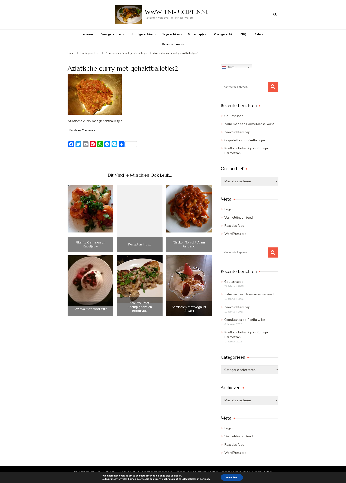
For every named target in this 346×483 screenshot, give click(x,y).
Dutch (230, 67)
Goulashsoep (233, 116)
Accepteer (232, 477)
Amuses (88, 34)
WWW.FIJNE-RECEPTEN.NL (176, 12)
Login (228, 209)
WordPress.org (235, 234)
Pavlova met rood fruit (90, 309)
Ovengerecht (223, 34)
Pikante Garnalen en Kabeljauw (90, 244)
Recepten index (173, 44)
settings (204, 479)
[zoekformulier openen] (275, 14)
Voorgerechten (112, 34)
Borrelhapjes (197, 34)
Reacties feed (234, 225)
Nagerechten (171, 34)
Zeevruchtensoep (237, 132)
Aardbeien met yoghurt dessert (189, 309)
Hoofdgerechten (142, 34)
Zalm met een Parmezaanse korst (249, 124)
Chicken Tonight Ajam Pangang (189, 244)
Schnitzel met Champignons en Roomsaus (139, 307)
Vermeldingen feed (238, 217)
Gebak (258, 34)
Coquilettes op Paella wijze (244, 140)
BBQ (243, 34)
